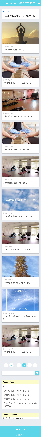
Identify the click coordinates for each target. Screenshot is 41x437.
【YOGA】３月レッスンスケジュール (16, 391)
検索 (37, 373)
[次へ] (35, 365)
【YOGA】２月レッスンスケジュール (16, 395)
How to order (8, 387)
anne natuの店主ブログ (20, 2)
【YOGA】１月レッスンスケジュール (16, 399)
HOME (21, 429)
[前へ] (6, 365)
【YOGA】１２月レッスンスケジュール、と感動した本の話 (20, 404)
